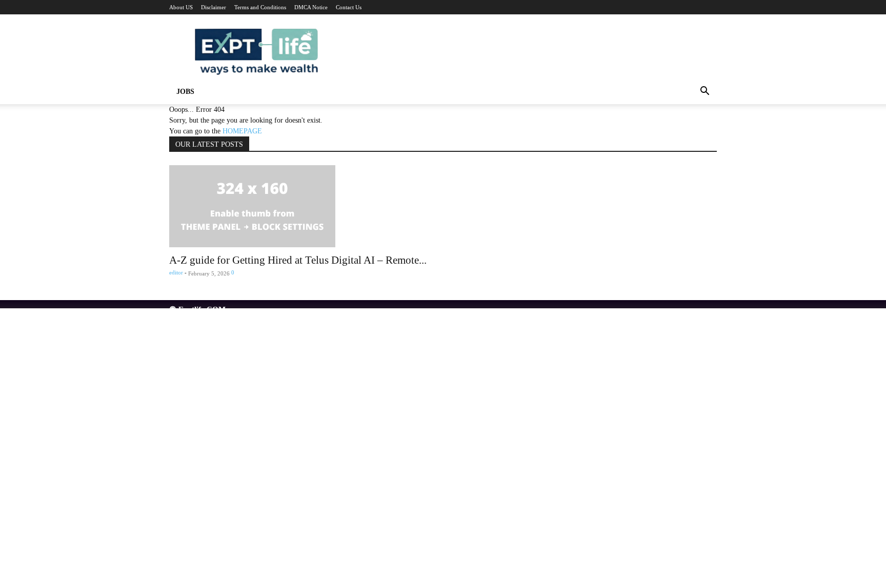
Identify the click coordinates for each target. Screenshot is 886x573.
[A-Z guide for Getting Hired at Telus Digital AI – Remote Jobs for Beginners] (443, 206)
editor (176, 272)
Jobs (185, 91)
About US (181, 7)
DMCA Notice (311, 7)
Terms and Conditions (260, 7)
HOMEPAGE (242, 131)
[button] (704, 92)
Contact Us (348, 7)
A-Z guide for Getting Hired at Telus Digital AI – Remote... (298, 260)
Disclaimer (213, 7)
